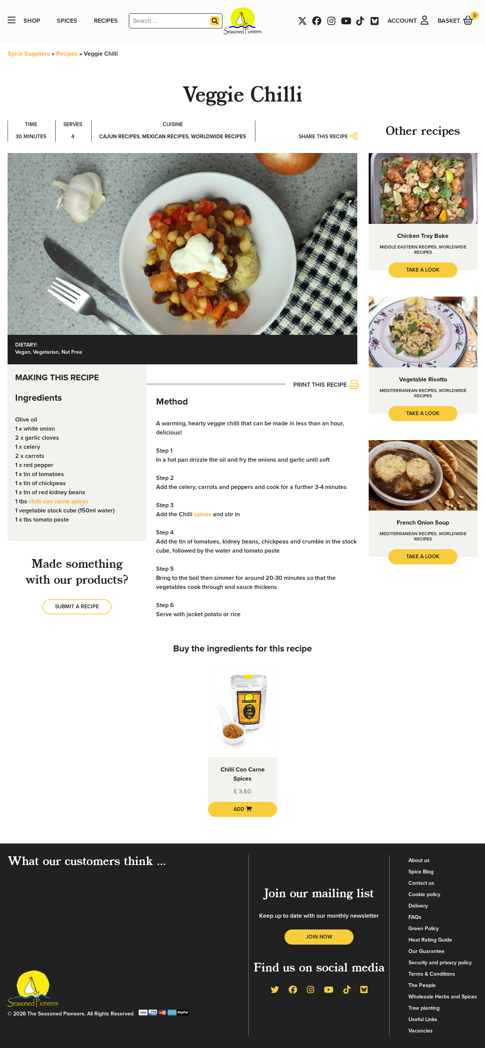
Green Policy (423, 928)
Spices (67, 21)
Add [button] (239, 809)
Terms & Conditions (431, 974)
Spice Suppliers (29, 54)
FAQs (414, 917)
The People (422, 985)
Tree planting (424, 1008)
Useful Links (422, 1019)
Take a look (423, 270)
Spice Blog (420, 871)
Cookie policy (424, 894)
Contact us (421, 883)
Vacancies (420, 1031)
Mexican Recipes (165, 136)
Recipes (106, 21)
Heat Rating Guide (430, 940)
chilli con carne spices (59, 501)
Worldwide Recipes (218, 136)
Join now (319, 937)
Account (402, 21)
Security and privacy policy (440, 962)
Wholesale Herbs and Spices (442, 996)
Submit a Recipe (77, 606)
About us (419, 860)
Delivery (418, 906)
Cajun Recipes (119, 136)
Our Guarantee (426, 951)
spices (202, 514)
